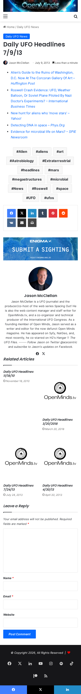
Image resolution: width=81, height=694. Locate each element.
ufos (50, 198)
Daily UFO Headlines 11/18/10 (18, 373)
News (18, 188)
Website (8, 614)
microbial (60, 179)
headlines (31, 170)
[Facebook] (11, 213)
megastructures (28, 179)
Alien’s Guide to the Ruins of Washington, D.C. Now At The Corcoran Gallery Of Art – (43, 77)
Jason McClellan (19, 62)
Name (8, 578)
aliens (43, 151)
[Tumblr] (42, 213)
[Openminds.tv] (40, 6)
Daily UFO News (28, 27)
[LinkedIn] (32, 213)
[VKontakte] (11, 222)
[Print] (32, 222)
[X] (21, 213)
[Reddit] (63, 213)
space (63, 188)
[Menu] (5, 16)
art (61, 151)
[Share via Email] (21, 222)
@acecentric (68, 342)
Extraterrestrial (57, 161)
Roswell (41, 188)
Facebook (65, 346)
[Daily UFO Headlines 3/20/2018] (60, 393)
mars (54, 170)
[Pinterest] (53, 213)
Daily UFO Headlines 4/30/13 (57, 487)
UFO (32, 198)
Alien (23, 151)
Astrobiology (23, 161)
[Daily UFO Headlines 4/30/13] (60, 458)
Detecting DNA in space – (38, 125)
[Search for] (75, 16)
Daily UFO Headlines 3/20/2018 (57, 421)
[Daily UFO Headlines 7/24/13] (21, 458)
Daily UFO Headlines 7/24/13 (18, 487)
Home (10, 27)
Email (8, 596)
